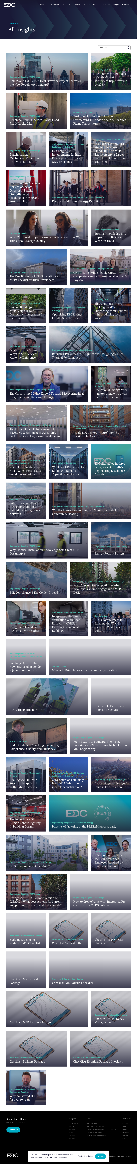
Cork (124, 1126)
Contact (125, 4)
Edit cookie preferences (116, 1156)
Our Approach (53, 4)
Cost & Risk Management (97, 1135)
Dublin (124, 1129)
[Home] (9, 5)
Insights (116, 4)
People (71, 1126)
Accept (100, 1156)
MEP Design (92, 1123)
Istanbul (125, 1138)
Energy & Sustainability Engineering (101, 1129)
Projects (96, 4)
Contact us (13, 1130)
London (125, 1123)
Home (42, 4)
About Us (66, 4)
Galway (125, 1135)
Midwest (125, 1132)
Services (77, 4)
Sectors (87, 4)
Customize (82, 1156)
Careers (106, 4)
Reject (90, 1156)
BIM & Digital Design (95, 1126)
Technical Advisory (94, 1132)
